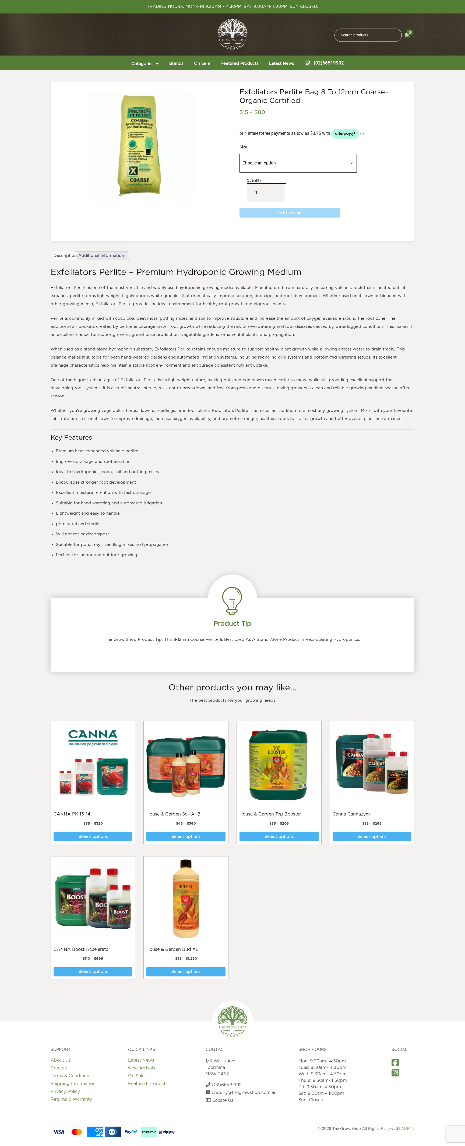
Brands (176, 63)
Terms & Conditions (71, 1076)
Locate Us (222, 1100)
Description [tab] (65, 256)
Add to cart (290, 213)
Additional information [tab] (101, 256)
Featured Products (239, 63)
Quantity (256, 190)
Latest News (281, 63)
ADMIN (407, 1129)
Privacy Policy (65, 1091)
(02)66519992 (328, 63)
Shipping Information (73, 1084)
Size (243, 147)
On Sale (202, 63)
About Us (61, 1060)
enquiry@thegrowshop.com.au (243, 1092)
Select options (93, 837)
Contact (59, 1068)
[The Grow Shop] (232, 34)
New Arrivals (141, 1068)
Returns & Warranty (71, 1099)
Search (395, 35)
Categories (142, 64)
